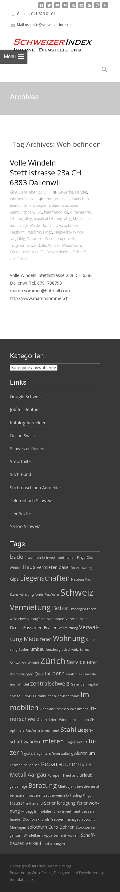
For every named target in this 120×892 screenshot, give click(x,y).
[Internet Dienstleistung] (48, 42)
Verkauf (33, 843)
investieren (86, 786)
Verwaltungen (77, 619)
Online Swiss (22, 435)
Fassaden (32, 627)
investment (50, 730)
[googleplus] (89, 7)
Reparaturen (60, 763)
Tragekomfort (21, 245)
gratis (28, 753)
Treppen (57, 819)
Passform (33, 232)
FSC (39, 212)
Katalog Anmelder (28, 423)
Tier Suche (20, 513)
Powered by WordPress (31, 872)
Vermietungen (21, 674)
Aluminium (84, 753)
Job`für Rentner (25, 409)
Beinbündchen (22, 205)
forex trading (81, 568)
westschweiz (20, 619)
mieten (53, 741)
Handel (81, 192)
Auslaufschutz (78, 199)
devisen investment (72, 709)
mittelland (34, 803)
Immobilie (42, 811)
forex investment (66, 811)
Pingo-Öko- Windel (69, 232)
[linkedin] (105, 7)
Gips (14, 579)
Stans (14, 594)
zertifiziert (18, 258)
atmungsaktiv (55, 199)
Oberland (47, 709)
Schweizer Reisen (27, 448)
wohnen (34, 557)
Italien (71, 557)
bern (58, 673)
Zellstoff (79, 251)
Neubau (77, 579)
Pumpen (55, 775)
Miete (31, 638)
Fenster (16, 765)
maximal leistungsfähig (52, 218)
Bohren (66, 827)
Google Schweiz (26, 396)
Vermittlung (68, 628)
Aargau (37, 774)
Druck (16, 627)
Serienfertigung (60, 803)
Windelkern (71, 245)
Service (76, 662)
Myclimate (81, 218)
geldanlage (18, 786)
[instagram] (81, 7)
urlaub (86, 775)
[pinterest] (97, 7)
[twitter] (49, 7)
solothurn (37, 827)
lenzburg (53, 649)
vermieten (47, 567)
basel (64, 567)
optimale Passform (25, 730)
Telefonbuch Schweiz (31, 500)
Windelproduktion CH (28, 251)
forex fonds (39, 819)
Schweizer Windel (42, 238)
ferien (46, 639)
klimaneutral (80, 212)
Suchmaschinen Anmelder (35, 487)
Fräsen (51, 627)
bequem (43, 205)
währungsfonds (31, 594)
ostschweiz (70, 649)
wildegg (27, 811)
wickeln (40, 245)
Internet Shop (21, 199)
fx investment (53, 557)
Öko (58, 225)
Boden (23, 649)
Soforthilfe (20, 461)
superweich (68, 238)
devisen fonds (68, 696)
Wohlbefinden (58, 251)
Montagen (18, 827)
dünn (56, 205)
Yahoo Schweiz (25, 526)
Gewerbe (65, 192)
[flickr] (65, 7)
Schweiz (76, 592)
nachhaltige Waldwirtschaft (32, 225)
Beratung (42, 785)
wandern (33, 741)
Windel (54, 245)
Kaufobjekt (75, 674)
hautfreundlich (56, 212)
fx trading (74, 795)
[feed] (73, 7)
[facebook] (41, 7)
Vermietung (30, 607)
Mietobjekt (67, 786)
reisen (28, 695)
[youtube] (57, 7)
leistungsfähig (21, 218)
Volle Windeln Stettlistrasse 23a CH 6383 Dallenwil (45, 172)
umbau (37, 649)
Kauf (89, 579)
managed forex (83, 609)
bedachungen (53, 844)
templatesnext (22, 879)
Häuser (17, 803)
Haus (29, 566)
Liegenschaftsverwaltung (53, 753)
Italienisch (31, 765)
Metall (18, 774)
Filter (92, 662)
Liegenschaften (45, 578)
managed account (80, 819)
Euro (53, 827)
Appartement (55, 835)
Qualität (42, 673)
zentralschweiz (50, 683)
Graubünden (45, 696)
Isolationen (55, 619)
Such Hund (20, 474)
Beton (61, 607)
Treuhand (70, 775)
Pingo (47, 232)
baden (18, 556)
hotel (85, 764)
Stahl (68, 729)
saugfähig (17, 238)
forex (84, 649)
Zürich (53, 660)
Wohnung (69, 638)
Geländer (78, 684)
